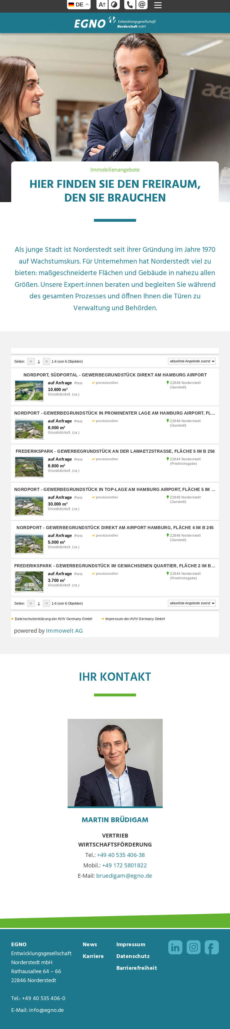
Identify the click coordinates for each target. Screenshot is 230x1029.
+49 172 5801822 (124, 865)
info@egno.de (46, 1010)
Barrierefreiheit (136, 968)
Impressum (131, 944)
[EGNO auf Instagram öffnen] (194, 948)
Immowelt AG (64, 630)
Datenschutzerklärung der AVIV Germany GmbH (54, 619)
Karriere (93, 956)
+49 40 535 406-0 (43, 998)
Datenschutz (133, 956)
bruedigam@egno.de (124, 875)
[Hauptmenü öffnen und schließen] (157, 5)
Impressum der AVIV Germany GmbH (135, 619)
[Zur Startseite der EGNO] (115, 25)
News (90, 944)
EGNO (19, 944)
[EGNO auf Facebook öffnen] (212, 948)
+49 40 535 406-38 (121, 855)
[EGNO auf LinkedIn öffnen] (175, 948)
